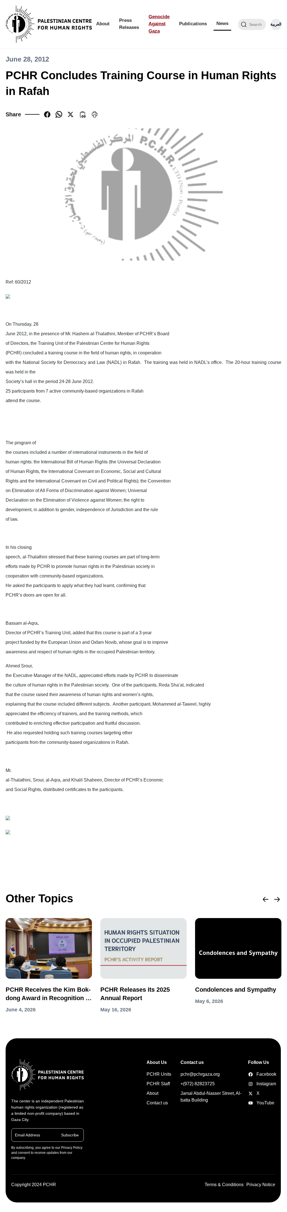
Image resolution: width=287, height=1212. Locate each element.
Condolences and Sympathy (235, 989)
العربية (275, 24)
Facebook (251, 1074)
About (103, 23)
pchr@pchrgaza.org (200, 1074)
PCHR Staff (158, 1083)
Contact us (157, 1102)
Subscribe (70, 1135)
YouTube (251, 1103)
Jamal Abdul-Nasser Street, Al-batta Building (210, 1096)
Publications (193, 23)
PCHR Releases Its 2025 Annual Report (135, 994)
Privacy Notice (260, 1184)
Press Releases (129, 24)
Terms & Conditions (224, 1184)
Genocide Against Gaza (159, 24)
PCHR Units (159, 1074)
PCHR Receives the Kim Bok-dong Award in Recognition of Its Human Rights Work (48, 994)
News (222, 23)
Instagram (251, 1083)
